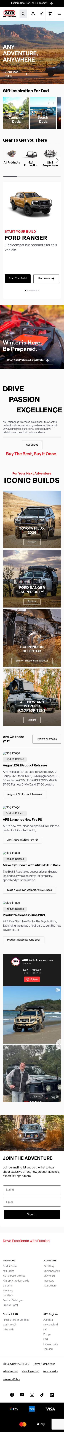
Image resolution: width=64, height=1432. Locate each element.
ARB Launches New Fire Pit (22, 840)
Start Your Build (17, 278)
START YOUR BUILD (12, 74)
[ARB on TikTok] (42, 1395)
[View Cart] (50, 14)
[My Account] (33, 13)
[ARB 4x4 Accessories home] (9, 13)
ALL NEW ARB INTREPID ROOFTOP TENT (32, 706)
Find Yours (44, 278)
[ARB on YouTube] (22, 1395)
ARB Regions (50, 1314)
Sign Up (32, 1214)
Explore (32, 542)
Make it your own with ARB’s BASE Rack (29, 890)
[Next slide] (57, 160)
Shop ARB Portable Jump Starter (25, 360)
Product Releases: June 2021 (23, 940)
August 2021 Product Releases (24, 794)
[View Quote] (41, 13)
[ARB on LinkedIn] (52, 1395)
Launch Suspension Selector (32, 661)
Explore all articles (47, 739)
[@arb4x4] (15, 961)
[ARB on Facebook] (12, 1395)
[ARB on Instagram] (32, 1395)
